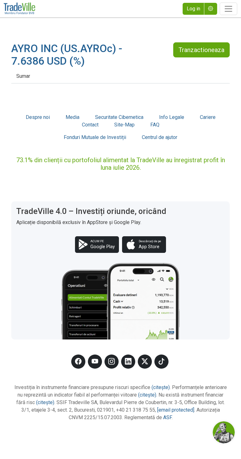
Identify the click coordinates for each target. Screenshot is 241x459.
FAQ (154, 125)
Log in (193, 9)
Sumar (23, 76)
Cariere (208, 117)
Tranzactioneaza (201, 50)
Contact (90, 125)
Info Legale (171, 117)
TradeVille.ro (19, 9)
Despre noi (38, 117)
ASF (167, 417)
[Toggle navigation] (228, 9)
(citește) (161, 387)
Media (72, 117)
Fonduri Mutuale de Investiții (95, 137)
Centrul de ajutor (159, 137)
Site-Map (124, 125)
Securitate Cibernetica (119, 117)
